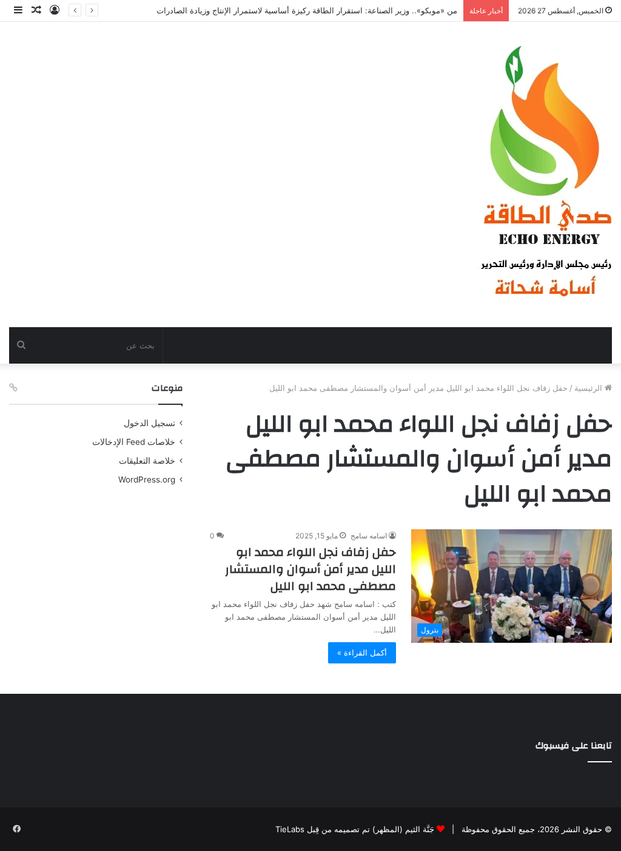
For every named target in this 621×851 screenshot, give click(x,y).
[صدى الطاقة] (545, 174)
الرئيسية (589, 388)
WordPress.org (146, 479)
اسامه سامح (369, 535)
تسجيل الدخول (149, 423)
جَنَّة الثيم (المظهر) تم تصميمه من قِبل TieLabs (354, 829)
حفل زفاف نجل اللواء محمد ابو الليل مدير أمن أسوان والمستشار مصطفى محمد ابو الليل (310, 569)
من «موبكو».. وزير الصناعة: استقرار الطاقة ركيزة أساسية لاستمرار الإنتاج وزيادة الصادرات (306, 10)
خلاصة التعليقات (147, 461)
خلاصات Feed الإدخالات (133, 442)
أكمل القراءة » (362, 652)
